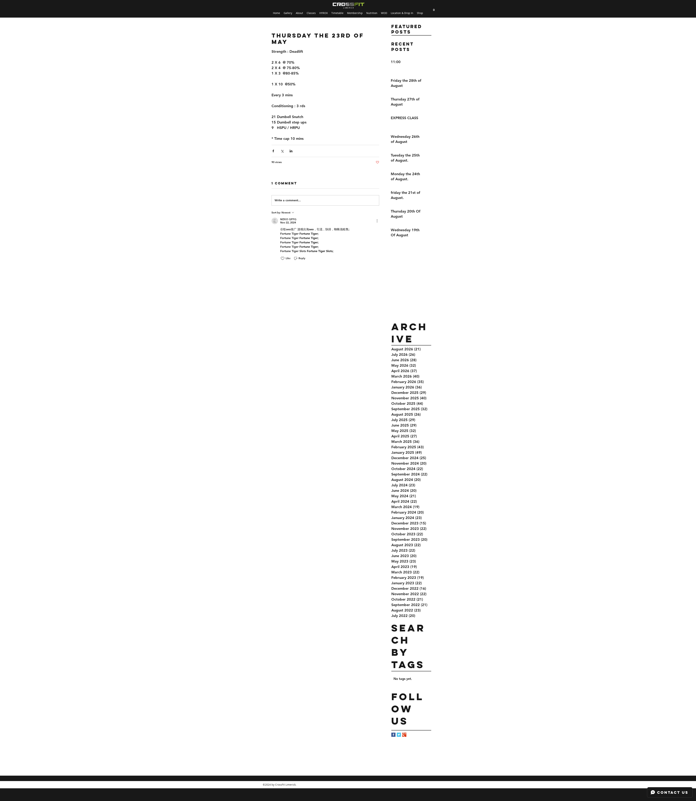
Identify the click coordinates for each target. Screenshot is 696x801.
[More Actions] (377, 221)
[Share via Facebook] (273, 151)
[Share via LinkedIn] (291, 151)
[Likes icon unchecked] (282, 258)
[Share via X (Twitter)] (282, 151)
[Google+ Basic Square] (404, 735)
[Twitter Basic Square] (399, 735)
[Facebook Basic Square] (393, 735)
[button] (434, 8)
